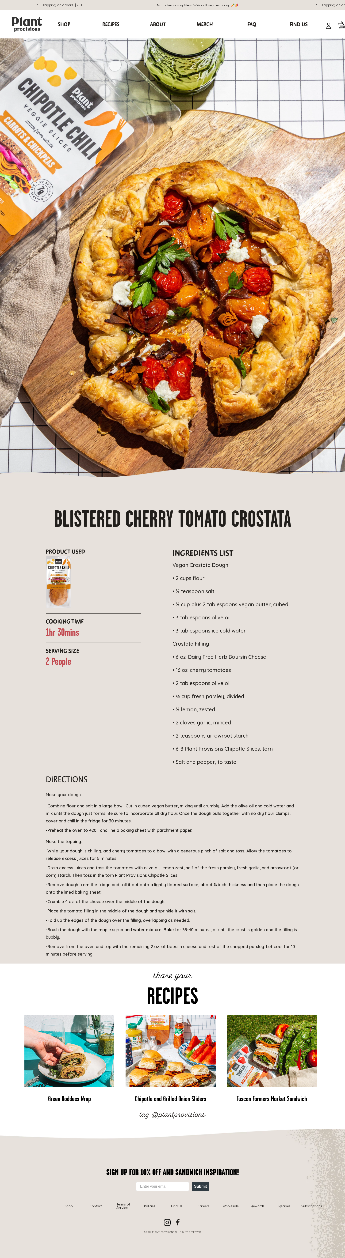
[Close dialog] (249, 568)
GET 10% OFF (213, 670)
